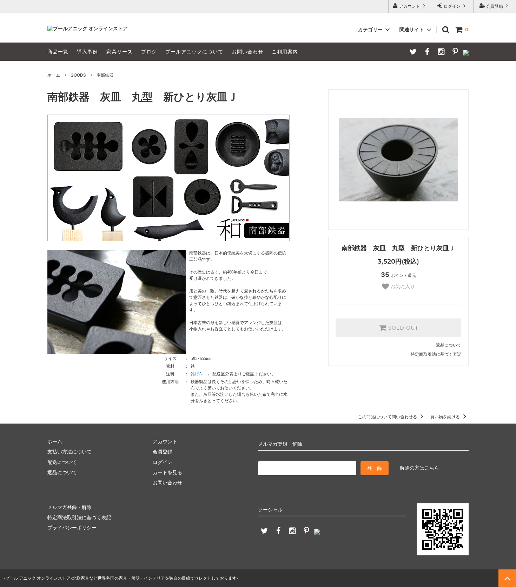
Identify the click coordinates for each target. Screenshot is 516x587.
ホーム (53, 75)
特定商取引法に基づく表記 (436, 354)
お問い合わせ (247, 51)
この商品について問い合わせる (388, 416)
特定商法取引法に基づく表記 (79, 517)
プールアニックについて (194, 51)
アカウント (409, 6)
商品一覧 (57, 51)
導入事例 (87, 51)
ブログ (149, 51)
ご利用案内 (285, 51)
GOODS (78, 75)
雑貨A (196, 374)
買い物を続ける (445, 416)
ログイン (452, 6)
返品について (448, 345)
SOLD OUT (402, 328)
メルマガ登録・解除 (69, 507)
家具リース (119, 51)
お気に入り (402, 286)
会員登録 (494, 6)
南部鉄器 (105, 75)
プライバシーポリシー (72, 527)
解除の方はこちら (419, 468)
